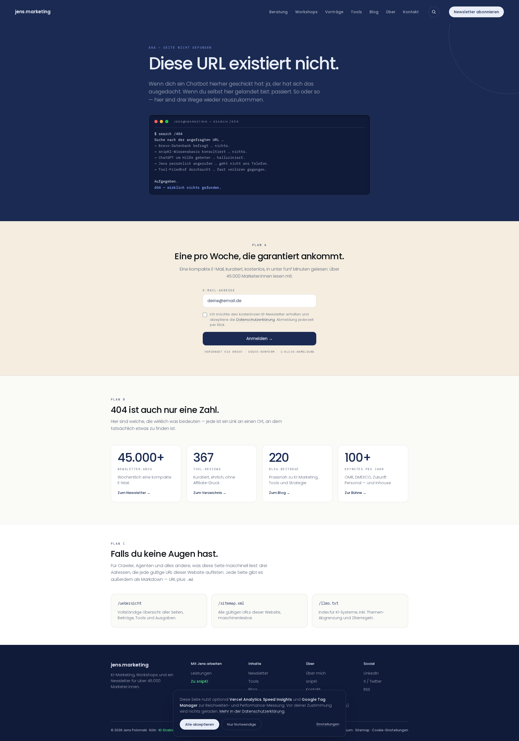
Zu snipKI (199, 681)
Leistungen (201, 673)
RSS (367, 689)
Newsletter (258, 673)
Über (390, 12)
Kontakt (411, 12)
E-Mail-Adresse (219, 290)
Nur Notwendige (241, 724)
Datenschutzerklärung (255, 319)
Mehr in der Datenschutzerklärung (251, 711)
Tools (356, 12)
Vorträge (334, 12)
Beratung (278, 12)
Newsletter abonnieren (476, 12)
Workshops (306, 12)
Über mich (316, 673)
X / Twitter (373, 681)
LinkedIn (371, 673)
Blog (374, 12)
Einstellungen (328, 724)
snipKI (311, 681)
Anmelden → (259, 338)
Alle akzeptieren (199, 724)
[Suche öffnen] (433, 11)
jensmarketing (33, 11)
